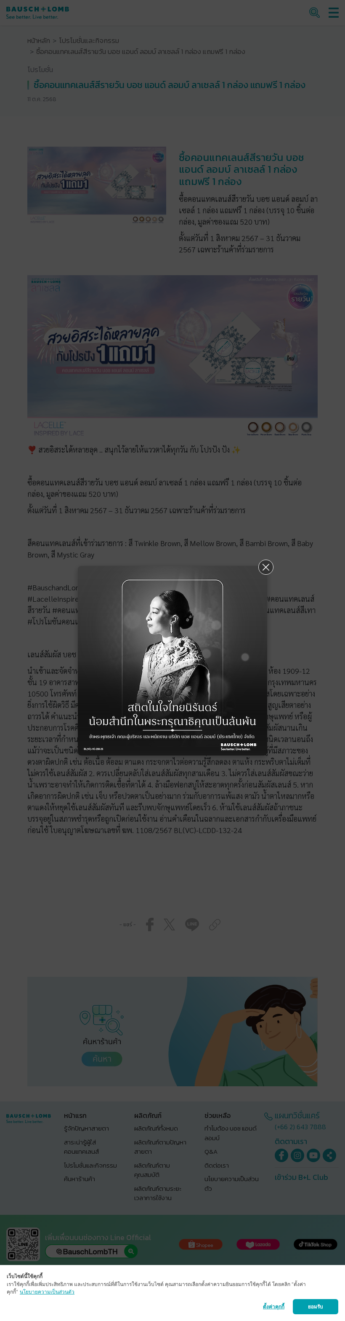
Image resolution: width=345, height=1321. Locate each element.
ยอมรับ (315, 1306)
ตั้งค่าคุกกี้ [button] (273, 1306)
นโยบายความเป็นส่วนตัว (47, 1292)
